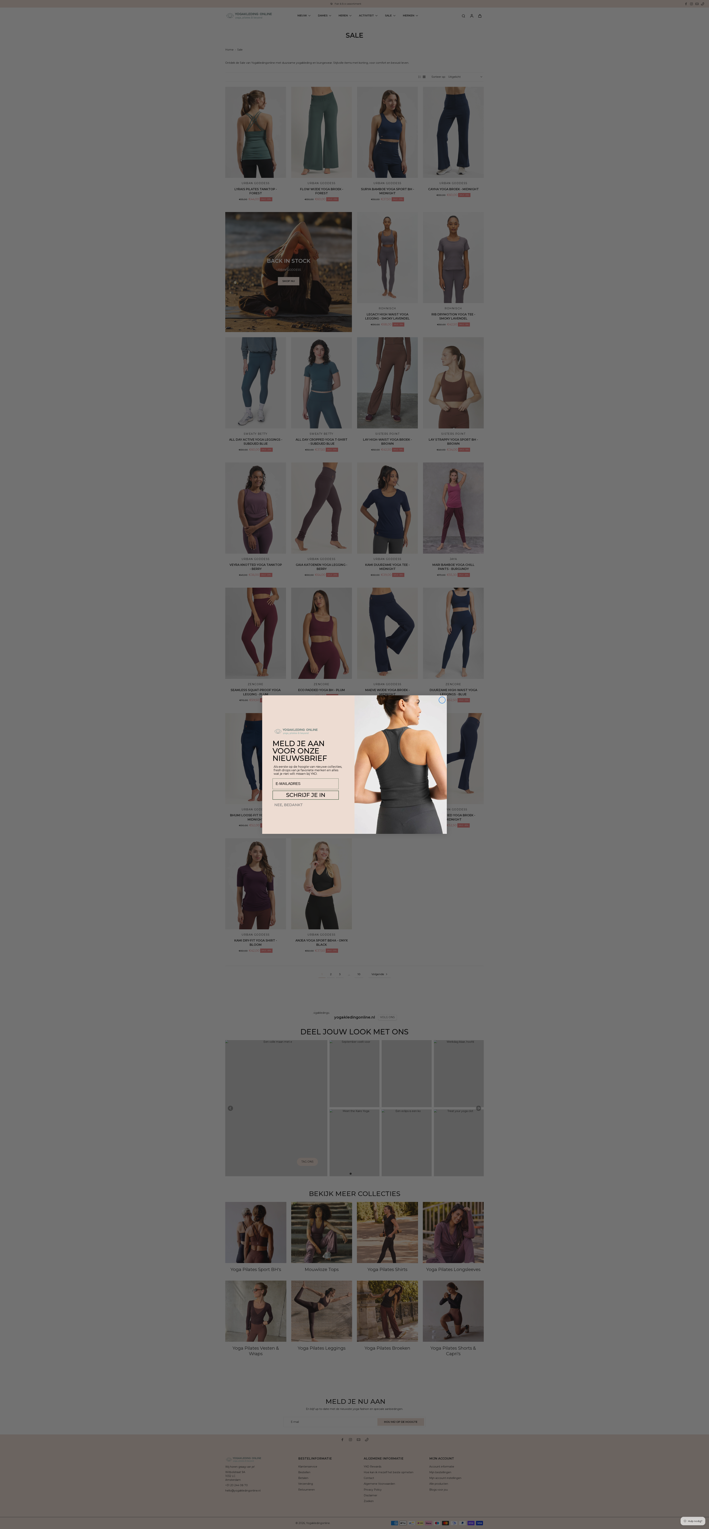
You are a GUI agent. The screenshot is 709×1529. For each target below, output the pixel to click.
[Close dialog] (442, 700)
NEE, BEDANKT (288, 804)
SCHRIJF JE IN (305, 795)
